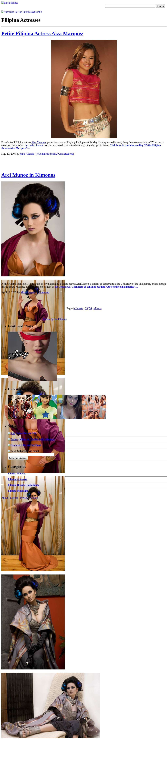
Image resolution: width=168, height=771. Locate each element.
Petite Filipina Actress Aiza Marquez (42, 33)
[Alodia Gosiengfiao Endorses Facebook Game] (44, 418)
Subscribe (37, 11)
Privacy (24, 497)
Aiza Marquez (38, 142)
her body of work (34, 145)
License (14, 497)
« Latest (78, 308)
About (4, 497)
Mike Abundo (27, 153)
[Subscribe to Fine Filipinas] (16, 11)
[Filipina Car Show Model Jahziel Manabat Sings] (69, 418)
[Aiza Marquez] (84, 137)
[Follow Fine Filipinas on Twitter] (13, 439)
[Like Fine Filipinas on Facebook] (14, 445)
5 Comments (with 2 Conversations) (55, 153)
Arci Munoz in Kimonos (28, 175)
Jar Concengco (62, 286)
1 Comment (43, 292)
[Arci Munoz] (33, 275)
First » (98, 308)
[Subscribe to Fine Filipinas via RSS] (11, 433)
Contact (34, 497)
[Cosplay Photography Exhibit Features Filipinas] (20, 418)
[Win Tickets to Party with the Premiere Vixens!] (94, 418)
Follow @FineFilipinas (55, 319)
